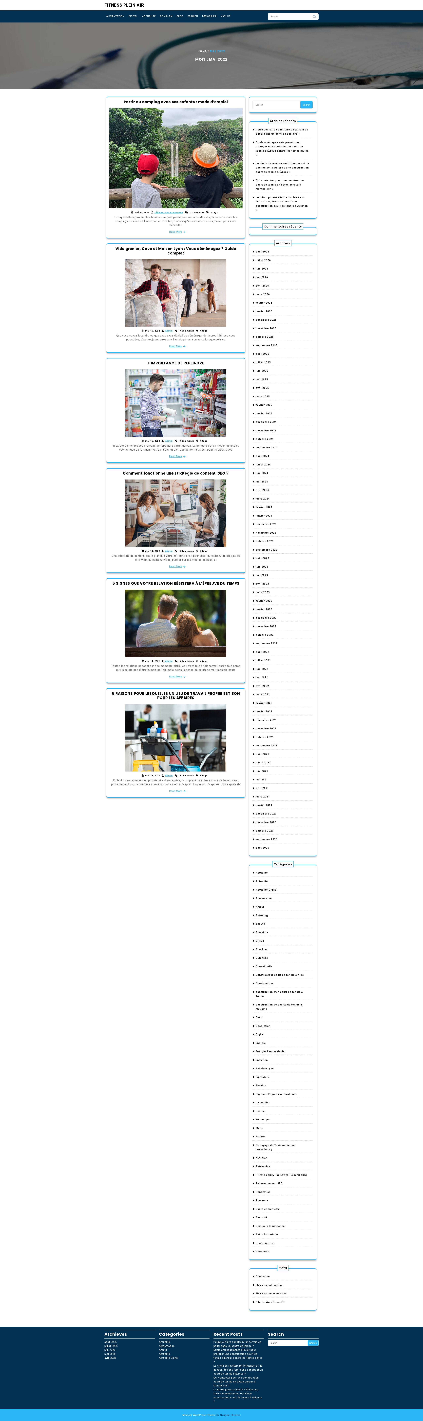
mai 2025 (262, 379)
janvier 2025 (264, 413)
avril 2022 (262, 686)
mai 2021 (262, 779)
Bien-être (262, 932)
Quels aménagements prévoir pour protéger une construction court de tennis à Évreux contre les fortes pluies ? (237, 1355)
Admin (169, 331)
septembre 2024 (266, 447)
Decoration (263, 1025)
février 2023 (264, 600)
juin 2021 (262, 771)
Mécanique (263, 1119)
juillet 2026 (263, 260)
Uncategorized (265, 1243)
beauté (260, 923)
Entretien (262, 1060)
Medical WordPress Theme (211, 1415)
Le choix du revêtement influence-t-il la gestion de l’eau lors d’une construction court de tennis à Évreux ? (282, 167)
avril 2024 (262, 490)
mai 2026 (262, 277)
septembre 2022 (266, 643)
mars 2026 (263, 294)
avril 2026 (262, 285)
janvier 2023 (264, 609)
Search (314, 17)
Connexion (263, 1276)
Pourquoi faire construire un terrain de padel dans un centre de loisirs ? (237, 1343)
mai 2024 (262, 481)
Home (202, 51)
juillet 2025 (263, 362)
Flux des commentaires (271, 1293)
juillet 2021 (263, 762)
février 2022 (264, 703)
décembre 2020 (266, 813)
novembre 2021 (266, 728)
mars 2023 (263, 592)
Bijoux (260, 940)
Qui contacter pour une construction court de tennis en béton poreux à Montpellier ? (280, 184)
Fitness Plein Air (124, 5)
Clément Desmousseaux (168, 212)
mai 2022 (262, 677)
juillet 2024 (263, 464)
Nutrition (262, 1157)
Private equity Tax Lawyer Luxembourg (281, 1174)
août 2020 (262, 847)
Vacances (262, 1251)
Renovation (263, 1192)
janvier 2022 (264, 711)
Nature (226, 16)
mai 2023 (262, 575)
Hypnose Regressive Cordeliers (276, 1094)
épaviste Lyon (265, 1068)
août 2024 (262, 456)
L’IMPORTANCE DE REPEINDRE (176, 363)
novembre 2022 (266, 626)
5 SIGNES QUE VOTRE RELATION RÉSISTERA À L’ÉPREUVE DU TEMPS (175, 583)
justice (260, 1111)
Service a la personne (270, 1226)
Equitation (262, 1077)
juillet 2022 (263, 660)
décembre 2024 (266, 421)
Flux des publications (270, 1285)
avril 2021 (262, 788)
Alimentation (115, 16)
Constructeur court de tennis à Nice (280, 974)
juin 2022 (262, 669)
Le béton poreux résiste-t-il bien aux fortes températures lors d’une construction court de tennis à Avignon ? (237, 1395)
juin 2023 (262, 566)
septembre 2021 (266, 745)
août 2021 (262, 754)
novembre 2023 (266, 532)
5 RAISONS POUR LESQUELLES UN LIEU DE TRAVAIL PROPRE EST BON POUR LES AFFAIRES (176, 695)
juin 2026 (262, 268)
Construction (264, 983)
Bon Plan (166, 16)
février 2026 (264, 302)
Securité (261, 1217)
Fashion (193, 16)
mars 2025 (263, 396)
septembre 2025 (266, 345)
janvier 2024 (264, 515)
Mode (259, 1128)
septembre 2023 (266, 549)
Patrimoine (263, 1166)
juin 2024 (262, 473)
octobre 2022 (265, 634)
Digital (133, 16)
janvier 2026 (264, 311)
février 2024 (264, 507)
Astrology (262, 915)
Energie (261, 1043)
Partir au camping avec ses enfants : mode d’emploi (176, 101)
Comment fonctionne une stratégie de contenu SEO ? (176, 473)
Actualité (149, 16)
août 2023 (262, 558)
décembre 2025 (266, 319)
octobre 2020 (265, 830)
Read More (175, 231)
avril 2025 (262, 387)
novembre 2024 (266, 430)
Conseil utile (264, 966)
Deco (180, 16)
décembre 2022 (266, 617)
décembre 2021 (266, 720)
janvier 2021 (264, 805)
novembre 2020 (266, 822)
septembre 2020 (266, 839)
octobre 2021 (265, 737)
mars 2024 (263, 498)
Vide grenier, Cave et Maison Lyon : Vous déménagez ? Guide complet (175, 251)
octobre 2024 (265, 439)
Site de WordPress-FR (270, 1302)
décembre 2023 (266, 524)
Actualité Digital (266, 889)
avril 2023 (262, 583)
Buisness (262, 957)
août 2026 (262, 251)
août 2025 (262, 353)
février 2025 (264, 404)
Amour (260, 906)
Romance (262, 1200)
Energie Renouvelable (270, 1051)
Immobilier (209, 16)
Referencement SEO (269, 1183)
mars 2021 (263, 796)
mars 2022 (263, 694)
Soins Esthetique (267, 1234)
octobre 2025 (265, 336)
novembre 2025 (266, 328)
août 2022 (262, 651)
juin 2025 (262, 370)
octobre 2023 (265, 541)
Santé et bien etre (268, 1209)
